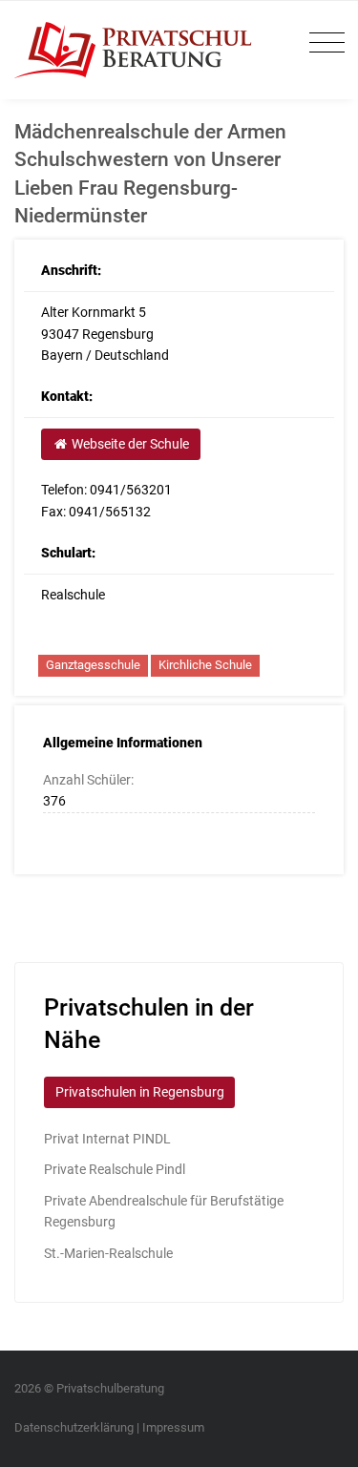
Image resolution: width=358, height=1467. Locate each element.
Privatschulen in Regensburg (139, 1092)
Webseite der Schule (129, 443)
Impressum (173, 1427)
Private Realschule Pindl (114, 1169)
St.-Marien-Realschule (108, 1253)
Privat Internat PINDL (107, 1138)
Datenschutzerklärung (74, 1427)
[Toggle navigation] (322, 43)
